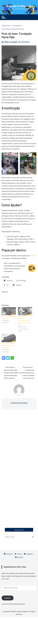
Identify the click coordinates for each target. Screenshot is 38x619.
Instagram (29, 554)
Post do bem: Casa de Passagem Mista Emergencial (8, 345)
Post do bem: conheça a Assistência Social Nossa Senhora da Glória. (24, 320)
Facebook (32, 256)
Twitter (19, 554)
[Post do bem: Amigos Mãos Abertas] (9, 311)
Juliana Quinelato (10, 42)
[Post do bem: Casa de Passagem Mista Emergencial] (9, 338)
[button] (10, 163)
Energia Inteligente (19, 6)
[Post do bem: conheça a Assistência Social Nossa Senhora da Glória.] (25, 311)
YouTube (20, 557)
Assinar (7, 598)
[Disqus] (19, 441)
